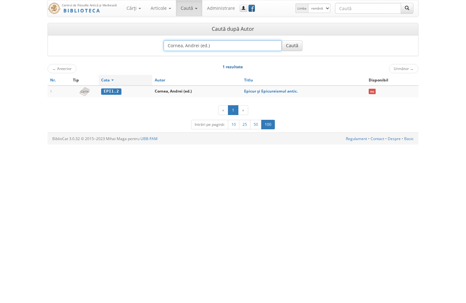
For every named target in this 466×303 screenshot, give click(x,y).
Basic (409, 138)
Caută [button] (187, 8)
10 (233, 124)
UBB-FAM (149, 138)
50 (256, 124)
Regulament (356, 138)
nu (372, 91)
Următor (404, 68)
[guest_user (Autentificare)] (243, 8)
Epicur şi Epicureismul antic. (271, 91)
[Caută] (407, 8)
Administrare (221, 8)
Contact (377, 138)
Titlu (248, 80)
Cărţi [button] (132, 8)
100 (268, 124)
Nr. (53, 80)
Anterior (62, 68)
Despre (394, 138)
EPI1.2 (111, 91)
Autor (160, 80)
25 (245, 124)
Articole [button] (159, 8)
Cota (106, 80)
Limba (302, 8)
